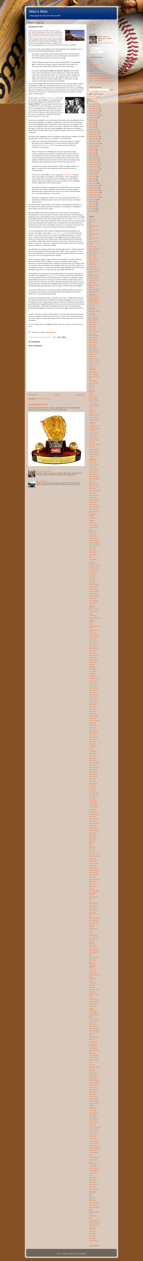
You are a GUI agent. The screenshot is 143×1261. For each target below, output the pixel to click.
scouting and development (93, 1045)
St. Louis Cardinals (92, 1069)
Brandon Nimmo (94, 363)
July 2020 (92, 202)
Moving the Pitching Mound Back (94, 914)
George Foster (93, 589)
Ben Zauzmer (93, 317)
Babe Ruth (92, 282)
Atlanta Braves (93, 280)
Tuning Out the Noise (95, 74)
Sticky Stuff (92, 1094)
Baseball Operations (92, 308)
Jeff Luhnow (93, 671)
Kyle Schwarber (94, 795)
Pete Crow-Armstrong (92, 963)
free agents (92, 575)
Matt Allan (92, 833)
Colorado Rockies (94, 454)
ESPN (91, 557)
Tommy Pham (93, 1143)
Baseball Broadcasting (93, 294)
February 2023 (93, 132)
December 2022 (94, 136)
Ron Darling (92, 1006)
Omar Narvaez (93, 948)
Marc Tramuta (93, 819)
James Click (92, 650)
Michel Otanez (93, 868)
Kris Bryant (92, 788)
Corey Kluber (93, 462)
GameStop (92, 582)
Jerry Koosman (93, 688)
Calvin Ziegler (93, 396)
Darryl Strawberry (94, 486)
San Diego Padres (94, 1031)
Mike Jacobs (93, 877)
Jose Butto (92, 727)
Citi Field (91, 442)
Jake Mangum (93, 646)
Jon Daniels (92, 711)
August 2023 (93, 118)
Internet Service (94, 634)
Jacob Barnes (93, 639)
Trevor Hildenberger (93, 1162)
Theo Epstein (93, 1117)
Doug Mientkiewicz (93, 530)
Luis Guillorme (93, 807)
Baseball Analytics (94, 289)
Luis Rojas (92, 809)
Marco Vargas (93, 821)
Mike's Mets (38, 11)
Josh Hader (92, 741)
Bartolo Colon (93, 285)
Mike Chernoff (93, 875)
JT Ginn (91, 748)
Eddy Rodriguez (94, 540)
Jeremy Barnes (93, 683)
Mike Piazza (92, 882)
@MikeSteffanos (50, 332)
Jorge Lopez (93, 723)
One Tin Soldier (94, 64)
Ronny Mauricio (94, 1012)
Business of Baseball (92, 390)
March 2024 (92, 101)
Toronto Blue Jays (94, 1150)
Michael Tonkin (93, 863)
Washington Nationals (92, 1192)
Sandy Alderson (94, 1037)
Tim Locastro (93, 1120)
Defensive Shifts (94, 507)
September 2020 (94, 197)
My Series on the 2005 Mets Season (100, 78)
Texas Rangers (93, 1113)
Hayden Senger (94, 609)
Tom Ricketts (93, 1134)
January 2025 (93, 97)
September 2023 (94, 115)
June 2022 (92, 150)
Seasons (91, 62)
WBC (90, 1195)
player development (93, 977)
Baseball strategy (94, 311)
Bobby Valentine (94, 349)
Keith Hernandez (94, 767)
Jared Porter (93, 657)
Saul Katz (92, 1039)
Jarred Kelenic (93, 660)
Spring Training (93, 1067)
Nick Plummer (93, 929)
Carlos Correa (93, 403)
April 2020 (92, 209)
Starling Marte (93, 1075)
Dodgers (91, 520)
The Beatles (92, 1115)
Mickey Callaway (94, 870)
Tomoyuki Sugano (94, 1148)
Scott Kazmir (93, 1042)
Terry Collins (93, 1110)
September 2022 (94, 143)
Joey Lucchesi (93, 699)
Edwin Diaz (92, 547)
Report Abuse (94, 1246)
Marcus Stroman (94, 823)
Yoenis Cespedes (94, 1223)
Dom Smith (92, 522)
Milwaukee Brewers (92, 887)
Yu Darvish (92, 1231)
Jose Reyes (92, 739)
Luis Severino (93, 811)
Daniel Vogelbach (94, 479)
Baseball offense (94, 302)
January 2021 (93, 188)
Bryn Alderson (93, 380)
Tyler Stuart (92, 1180)
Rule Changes (93, 1019)
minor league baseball (93, 893)
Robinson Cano (94, 1003)
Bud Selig (92, 385)
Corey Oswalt (93, 465)
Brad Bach (92, 354)
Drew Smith (92, 536)
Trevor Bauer (93, 1159)
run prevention (93, 1021)
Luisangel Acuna (94, 814)
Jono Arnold (92, 718)
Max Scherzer (93, 840)
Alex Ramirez (93, 258)
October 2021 (93, 167)
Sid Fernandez (93, 1060)
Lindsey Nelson (93, 805)
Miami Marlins (93, 854)
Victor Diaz (92, 1187)
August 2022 (93, 146)
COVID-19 (92, 467)
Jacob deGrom (93, 641)
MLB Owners (93, 905)
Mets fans (92, 847)
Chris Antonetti (93, 433)
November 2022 (94, 139)
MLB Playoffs (93, 907)
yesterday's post (50, 98)
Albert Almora (93, 256)
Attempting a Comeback (43, 471)
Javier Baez (92, 662)
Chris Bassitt (93, 435)
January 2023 (93, 134)
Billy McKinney (93, 331)
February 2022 (93, 160)
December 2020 (94, 190)
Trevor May (92, 1166)
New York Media (94, 920)
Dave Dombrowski (94, 490)
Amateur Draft (93, 260)
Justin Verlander (94, 762)
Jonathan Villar (93, 716)
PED (90, 955)
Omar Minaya (93, 946)
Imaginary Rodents (92, 620)
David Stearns (93, 502)
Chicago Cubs (93, 426)
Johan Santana (93, 702)
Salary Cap (92, 1024)
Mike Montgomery (94, 879)
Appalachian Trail (94, 271)
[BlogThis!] (60, 337)
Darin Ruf (92, 481)
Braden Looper (93, 359)
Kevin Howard (93, 769)
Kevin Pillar (92, 779)
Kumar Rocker (93, 793)
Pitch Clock (92, 970)
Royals (91, 1017)
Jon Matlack (92, 713)
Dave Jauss (92, 493)
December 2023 (94, 108)
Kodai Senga (93, 783)
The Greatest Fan (94, 69)
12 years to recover (53, 275)
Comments (94, 51)
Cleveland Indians (94, 444)
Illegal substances (94, 617)
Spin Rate (92, 1064)
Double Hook (93, 527)
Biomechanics (93, 338)
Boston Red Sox (94, 352)
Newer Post (33, 395)
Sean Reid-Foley (94, 1050)
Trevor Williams (93, 1170)
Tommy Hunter (93, 1141)
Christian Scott (93, 437)
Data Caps (92, 488)
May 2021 (92, 178)
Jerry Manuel (93, 690)
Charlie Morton (93, 417)
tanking (91, 1106)
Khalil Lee (92, 781)
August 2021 (93, 171)
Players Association (92, 981)
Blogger (83, 1253)
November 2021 (94, 164)
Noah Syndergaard (93, 934)
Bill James (92, 324)
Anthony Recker (94, 269)
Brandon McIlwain (94, 361)
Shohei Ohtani (93, 1057)
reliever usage (93, 994)
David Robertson (94, 500)
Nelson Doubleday (94, 918)
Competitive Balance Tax (93, 459)
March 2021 (92, 183)
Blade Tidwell (93, 342)
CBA (90, 408)
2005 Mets (92, 221)
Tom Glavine (93, 1131)
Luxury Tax (92, 816)
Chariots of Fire (94, 415)
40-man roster (93, 242)
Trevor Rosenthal (94, 1168)
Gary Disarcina (93, 584)
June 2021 (92, 176)
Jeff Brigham (93, 669)
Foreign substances (92, 562)
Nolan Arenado (93, 937)
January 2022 (93, 162)
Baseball (91, 287)
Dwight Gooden (94, 538)
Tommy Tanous (94, 1145)
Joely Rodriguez (94, 697)
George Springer (94, 591)
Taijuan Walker (93, 1101)
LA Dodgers (92, 800)
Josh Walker (93, 746)
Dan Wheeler (93, 474)
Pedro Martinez (93, 957)
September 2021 (94, 169)
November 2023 (94, 111)
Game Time (92, 579)
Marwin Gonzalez (94, 830)
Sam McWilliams (94, 1028)
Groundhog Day (94, 596)
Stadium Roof (93, 1073)
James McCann (94, 655)
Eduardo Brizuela (94, 543)
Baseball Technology (92, 314)
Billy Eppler (92, 329)
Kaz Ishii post (76, 219)
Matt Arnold (92, 835)
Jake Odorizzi (93, 648)
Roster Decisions (94, 1014)
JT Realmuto (93, 751)
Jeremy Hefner (93, 685)
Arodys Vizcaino (94, 278)
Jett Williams (93, 692)
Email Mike (92, 29)
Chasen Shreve (94, 419)
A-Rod (91, 244)
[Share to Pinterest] (65, 337)
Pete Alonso (92, 960)
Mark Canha (93, 826)
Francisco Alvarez (94, 565)
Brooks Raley (93, 372)
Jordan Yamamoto (94, 720)
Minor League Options (93, 897)
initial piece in (49, 145)
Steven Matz (93, 1092)
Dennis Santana (94, 511)
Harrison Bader (93, 600)
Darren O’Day (93, 483)
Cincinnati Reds (94, 440)
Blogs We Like (93, 27)
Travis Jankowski (94, 1157)
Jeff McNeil (92, 674)
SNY (90, 1062)
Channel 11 (92, 410)
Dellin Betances (94, 509)
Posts (93, 48)
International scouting (93, 631)
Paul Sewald (93, 953)
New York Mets (93, 922)
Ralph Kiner (92, 992)
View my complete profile (105, 43)
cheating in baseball (92, 422)
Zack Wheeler (93, 1240)
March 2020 (92, 211)
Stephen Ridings (94, 1082)
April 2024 (92, 99)
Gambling (92, 577)
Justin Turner (93, 760)
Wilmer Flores (93, 1205)
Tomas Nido (92, 1138)
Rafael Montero (94, 989)
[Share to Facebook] (63, 337)
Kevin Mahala (93, 772)
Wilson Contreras (94, 1207)
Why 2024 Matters (41, 481)
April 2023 (92, 127)
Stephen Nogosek (94, 1080)
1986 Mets (92, 219)
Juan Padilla (93, 753)
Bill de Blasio (93, 322)
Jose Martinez (93, 730)
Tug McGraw (93, 1173)
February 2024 (93, 104)
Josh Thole (92, 744)
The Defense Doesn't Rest (37, 404)
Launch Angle (93, 802)
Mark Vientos (93, 828)
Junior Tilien (92, 758)
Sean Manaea (93, 1048)
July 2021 (92, 174)
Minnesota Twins (94, 890)
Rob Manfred (93, 999)
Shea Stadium (93, 1055)
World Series (93, 1215)
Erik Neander (93, 554)
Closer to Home (94, 67)
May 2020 (92, 206)
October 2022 (93, 141)
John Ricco (92, 709)
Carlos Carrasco (94, 401)
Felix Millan (92, 559)
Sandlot (91, 60)
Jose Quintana (93, 737)
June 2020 (92, 204)
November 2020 (94, 192)
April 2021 (92, 181)
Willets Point (93, 1198)
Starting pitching (94, 1078)
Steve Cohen (93, 1087)
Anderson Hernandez (92, 263)
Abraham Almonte (94, 249)
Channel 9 (92, 412)
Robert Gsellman (94, 1001)
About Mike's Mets (94, 25)
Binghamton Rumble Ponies (93, 334)
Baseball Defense (94, 298)
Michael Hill (92, 858)
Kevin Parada (93, 776)
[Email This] (58, 337)
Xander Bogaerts (94, 1220)
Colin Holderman (94, 451)
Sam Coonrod (93, 1026)
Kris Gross (92, 790)
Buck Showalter (94, 383)
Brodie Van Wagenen (92, 369)
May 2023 (92, 125)
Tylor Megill (92, 1182)
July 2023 (92, 120)
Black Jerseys (93, 340)
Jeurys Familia (93, 695)
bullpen (91, 387)
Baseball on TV (93, 305)
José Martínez (93, 732)
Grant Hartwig (93, 593)
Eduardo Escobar (94, 545)
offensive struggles (92, 942)
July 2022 (92, 148)
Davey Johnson (94, 495)
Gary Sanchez (93, 586)
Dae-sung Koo (93, 472)
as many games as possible (60, 233)
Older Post (80, 395)
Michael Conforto (94, 856)
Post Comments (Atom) (44, 399)
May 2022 (92, 153)
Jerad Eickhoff (93, 681)
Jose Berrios (93, 725)
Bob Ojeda (92, 347)
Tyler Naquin (93, 1177)
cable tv (91, 394)
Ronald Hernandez (92, 1009)
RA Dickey (92, 987)
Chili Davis (92, 430)
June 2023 (92, 122)
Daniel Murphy (93, 476)
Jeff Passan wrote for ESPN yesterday (47, 37)
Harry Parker (93, 603)
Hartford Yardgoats (92, 606)
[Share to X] (61, 337)
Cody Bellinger (93, 449)
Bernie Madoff (93, 320)
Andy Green (92, 267)
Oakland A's (92, 939)
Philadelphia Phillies (93, 966)
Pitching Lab (93, 972)
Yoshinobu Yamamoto (92, 1228)
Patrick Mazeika (94, 950)
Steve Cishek (93, 1085)
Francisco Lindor (94, 568)
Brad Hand (92, 356)
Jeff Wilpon (92, 676)
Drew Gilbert (93, 533)
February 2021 (93, 185)
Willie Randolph (94, 1202)
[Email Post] (54, 337)
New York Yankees (92, 925)
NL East (91, 931)
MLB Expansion (94, 903)
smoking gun (67, 175)
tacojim (70, 1253)
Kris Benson (92, 786)
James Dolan (93, 653)
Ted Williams (93, 1108)
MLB (90, 900)
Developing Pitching (92, 514)
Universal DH (93, 1184)
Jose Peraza (93, 734)
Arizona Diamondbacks (93, 274)
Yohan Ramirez (93, 1225)
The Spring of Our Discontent (98, 76)
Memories (92, 842)
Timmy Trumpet (94, 1129)
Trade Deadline (93, 1152)
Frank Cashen (93, 570)
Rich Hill (91, 996)
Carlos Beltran (93, 398)
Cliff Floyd (92, 447)
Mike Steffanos (105, 36)
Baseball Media (93, 300)
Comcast (91, 456)
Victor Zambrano (94, 1189)
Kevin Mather (93, 774)
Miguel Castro (93, 872)
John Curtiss (93, 704)
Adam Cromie (93, 251)
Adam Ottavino (93, 253)
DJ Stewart (92, 518)
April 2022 (92, 155)
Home (56, 395)
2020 (90, 224)
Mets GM (92, 849)
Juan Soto (92, 755)
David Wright (93, 504)
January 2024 (93, 106)
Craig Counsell (93, 469)
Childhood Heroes (94, 428)
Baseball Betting (94, 292)
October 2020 (93, 195)
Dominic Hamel (93, 525)
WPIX (90, 1218)
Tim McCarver (93, 1122)
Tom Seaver (93, 1136)
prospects (92, 985)
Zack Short (92, 1238)
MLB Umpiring (93, 910)
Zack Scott (92, 1236)
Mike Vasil (92, 884)
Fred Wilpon (93, 572)
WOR (90, 1209)
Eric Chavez (92, 550)
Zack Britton (92, 1233)
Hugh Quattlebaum (93, 614)
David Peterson (93, 497)
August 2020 (93, 199)
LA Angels (92, 798)
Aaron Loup (92, 246)
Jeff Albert (92, 667)
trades (91, 1155)
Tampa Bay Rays (94, 1103)
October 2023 (93, 113)
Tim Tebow (92, 1124)
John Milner (92, 706)
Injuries (91, 624)
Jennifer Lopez (93, 678)
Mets (90, 844)
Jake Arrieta (92, 643)
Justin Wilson (93, 765)
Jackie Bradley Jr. (94, 636)
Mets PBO (92, 851)
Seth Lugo (92, 1053)
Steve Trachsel (93, 1089)
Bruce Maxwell (93, 374)
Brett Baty (92, 366)
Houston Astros (93, 611)
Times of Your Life (94, 71)
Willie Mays (92, 1200)
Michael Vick (93, 865)
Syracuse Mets (93, 1099)
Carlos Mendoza (94, 405)
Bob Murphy (93, 345)
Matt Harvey (93, 837)
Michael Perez (93, 861)
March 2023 (92, 129)
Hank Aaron (92, 598)
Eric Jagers (92, 552)
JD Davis (91, 664)
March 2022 (92, 157)
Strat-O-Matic (93, 1096)
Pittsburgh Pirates (94, 975)
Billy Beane (92, 327)
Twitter (91, 1175)
